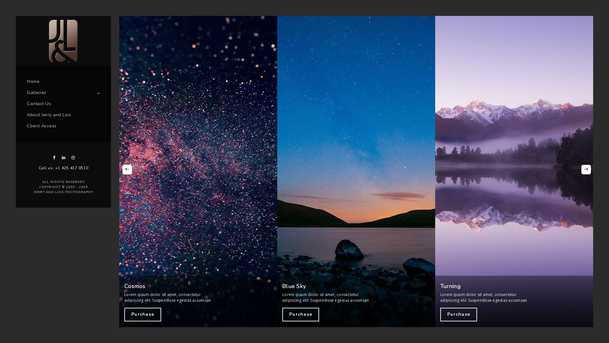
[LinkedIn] (63, 158)
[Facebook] (54, 158)
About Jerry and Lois (49, 115)
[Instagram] (73, 158)
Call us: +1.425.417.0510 (63, 168)
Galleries (37, 93)
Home (33, 81)
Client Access (42, 126)
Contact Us (39, 104)
